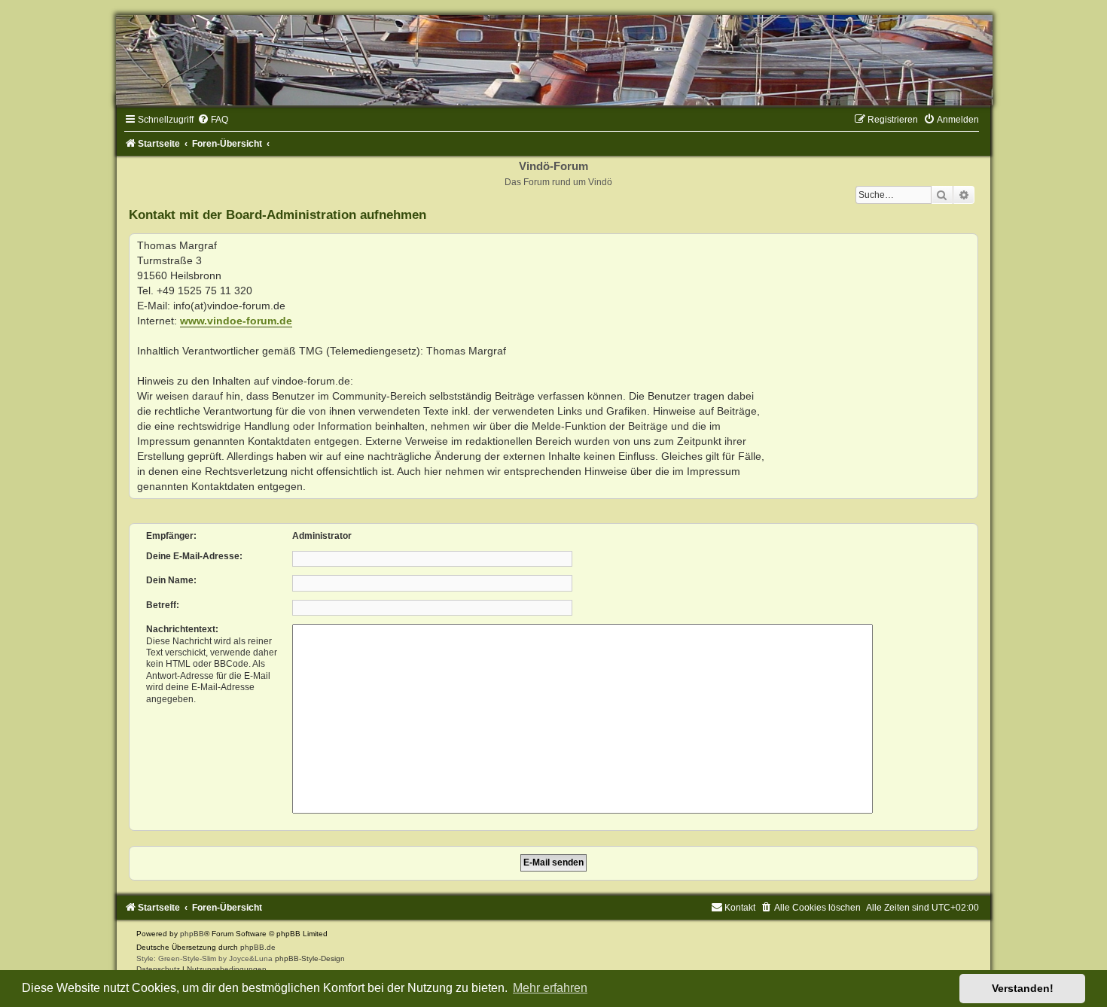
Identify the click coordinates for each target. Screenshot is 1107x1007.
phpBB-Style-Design (310, 958)
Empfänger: (171, 536)
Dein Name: (171, 580)
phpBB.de (258, 947)
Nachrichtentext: (182, 629)
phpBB (192, 933)
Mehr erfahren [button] (550, 987)
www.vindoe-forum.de (236, 321)
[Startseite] (553, 60)
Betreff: (162, 605)
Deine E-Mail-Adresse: (194, 556)
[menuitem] (212, 119)
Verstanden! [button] (1023, 988)
